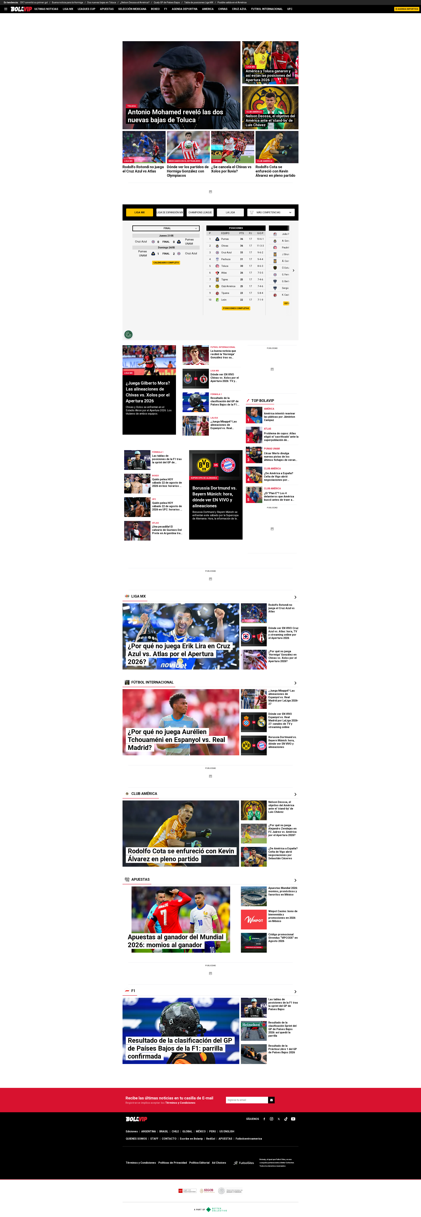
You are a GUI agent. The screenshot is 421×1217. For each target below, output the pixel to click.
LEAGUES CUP (86, 9)
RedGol (210, 1138)
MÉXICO (201, 1131)
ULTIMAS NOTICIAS (46, 9)
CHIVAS (222, 9)
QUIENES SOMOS (136, 1138)
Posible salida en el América (232, 2)
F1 (165, 9)
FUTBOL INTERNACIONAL (267, 9)
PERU (212, 1131)
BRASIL (163, 1131)
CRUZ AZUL (239, 9)
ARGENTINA (148, 1131)
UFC (289, 9)
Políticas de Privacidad (172, 1162)
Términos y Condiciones (180, 1102)
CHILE (175, 1131)
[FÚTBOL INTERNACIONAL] (295, 683)
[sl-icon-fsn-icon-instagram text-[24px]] (271, 1119)
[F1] (295, 992)
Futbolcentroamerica (249, 1138)
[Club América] (295, 794)
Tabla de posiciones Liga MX (198, 2)
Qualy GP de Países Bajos (167, 2)
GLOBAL (187, 1131)
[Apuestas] (295, 880)
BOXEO (155, 9)
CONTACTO (169, 1138)
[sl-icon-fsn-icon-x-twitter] (279, 1119)
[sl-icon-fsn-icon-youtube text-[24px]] (293, 1119)
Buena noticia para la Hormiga (67, 2)
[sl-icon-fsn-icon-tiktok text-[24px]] (286, 1119)
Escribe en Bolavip (191, 1138)
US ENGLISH (226, 1131)
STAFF (154, 1138)
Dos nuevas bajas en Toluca (101, 2)
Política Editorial (199, 1162)
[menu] (6, 9)
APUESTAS (107, 9)
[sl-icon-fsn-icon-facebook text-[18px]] (264, 1119)
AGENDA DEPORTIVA (185, 9)
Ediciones (132, 1131)
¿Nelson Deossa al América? (134, 2)
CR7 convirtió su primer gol (34, 2)
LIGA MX (68, 9)
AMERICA (208, 9)
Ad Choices (219, 1162)
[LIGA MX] (295, 597)
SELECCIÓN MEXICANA (132, 9)
